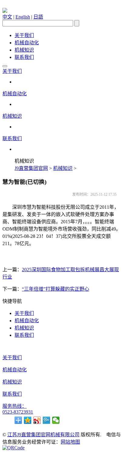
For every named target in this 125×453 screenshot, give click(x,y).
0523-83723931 (17, 411)
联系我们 (24, 57)
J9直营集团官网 (31, 168)
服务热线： (14, 406)
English (22, 16)
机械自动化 (27, 42)
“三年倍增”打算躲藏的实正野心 (55, 289)
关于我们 (24, 35)
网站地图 (70, 442)
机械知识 (24, 49)
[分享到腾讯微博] (46, 420)
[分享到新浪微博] (37, 420)
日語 (38, 16)
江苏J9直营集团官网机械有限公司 (43, 434)
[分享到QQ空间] (28, 420)
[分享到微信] (56, 420)
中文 (7, 16)
